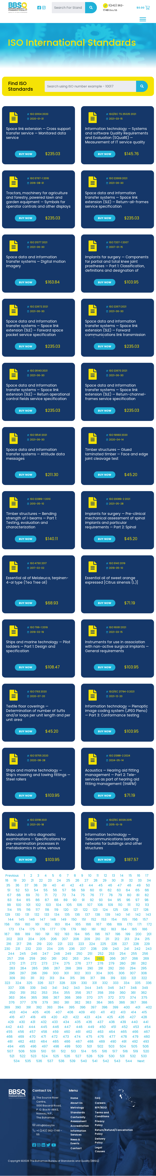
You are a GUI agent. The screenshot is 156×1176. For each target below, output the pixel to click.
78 (111, 895)
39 (45, 885)
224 (92, 944)
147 (42, 919)
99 (9, 904)
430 (22, 1022)
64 (128, 890)
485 (55, 1041)
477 (112, 1036)
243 (149, 948)
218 (29, 944)
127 (135, 909)
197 (107, 934)
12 (105, 875)
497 (45, 1046)
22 (41, 880)
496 (33, 1046)
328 (62, 983)
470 (32, 1036)
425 (110, 1017)
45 (100, 885)
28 (96, 880)
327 (51, 983)
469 (21, 1036)
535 (28, 1061)
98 (146, 900)
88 (56, 900)
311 (32, 978)
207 (65, 939)
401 (137, 1007)
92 (92, 900)
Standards (77, 1112)
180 (83, 929)
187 (7, 934)
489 (102, 1041)
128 (146, 909)
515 (94, 1051)
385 (111, 1002)
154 (114, 919)
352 (33, 992)
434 (66, 1022)
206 (54, 939)
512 (63, 1051)
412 (112, 1012)
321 (133, 978)
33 (140, 880)
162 (47, 924)
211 (107, 939)
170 (129, 924)
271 (23, 963)
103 (48, 904)
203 (20, 939)
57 (64, 890)
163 (57, 924)
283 (12, 968)
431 (32, 1022)
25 (68, 880)
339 (33, 987)
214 (137, 939)
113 (147, 904)
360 (123, 992)
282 (144, 963)
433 (55, 1022)
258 (21, 958)
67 (9, 895)
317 (92, 978)
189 (27, 934)
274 (56, 963)
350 (12, 992)
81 (138, 895)
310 (22, 978)
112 (138, 904)
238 (94, 948)
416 (11, 1017)
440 (134, 1022)
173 (11, 929)
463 (100, 1031)
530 (112, 1056)
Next (141, 1061)
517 (114, 1051)
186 (144, 929)
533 (144, 1056)
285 (35, 968)
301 (66, 973)
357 (89, 992)
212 (117, 939)
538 (61, 1061)
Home (74, 1098)
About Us (76, 1103)
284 (23, 968)
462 (89, 1031)
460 (67, 1031)
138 (97, 914)
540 (84, 1061)
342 (65, 987)
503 (111, 1046)
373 (122, 997)
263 (75, 958)
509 (33, 1051)
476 (101, 1036)
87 (47, 900)
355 (67, 992)
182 (103, 929)
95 (119, 900)
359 (111, 992)
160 (27, 924)
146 (32, 919)
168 (109, 924)
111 (129, 904)
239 (104, 948)
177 (52, 929)
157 (145, 919)
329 (73, 983)
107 (89, 904)
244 (11, 953)
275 (67, 963)
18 (6, 880)
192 (57, 934)
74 (73, 895)
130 (17, 914)
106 (79, 904)
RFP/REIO (101, 1107)
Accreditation (79, 1126)
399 (115, 1007)
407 (58, 1012)
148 (53, 919)
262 (64, 958)
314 (62, 978)
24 (59, 880)
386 (122, 1002)
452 (124, 1027)
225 (103, 944)
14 (122, 875)
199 (128, 934)
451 (113, 1027)
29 (104, 880)
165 (78, 924)
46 (110, 885)
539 (72, 1061)
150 (74, 919)
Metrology (77, 1107)
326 (40, 983)
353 (44, 992)
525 (56, 1056)
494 (10, 1046)
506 (146, 1046)
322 (144, 978)
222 (70, 944)
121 (76, 909)
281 (133, 963)
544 (129, 1061)
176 (42, 929)
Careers (100, 1103)
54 (36, 890)
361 (133, 992)
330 (84, 983)
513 (73, 1051)
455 (9, 1031)
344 (88, 987)
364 (23, 997)
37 (26, 885)
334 (127, 983)
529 (100, 1056)
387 (133, 1002)
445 (44, 1027)
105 (69, 904)
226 (114, 944)
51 (8, 890)
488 (90, 1041)
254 (123, 953)
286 (46, 968)
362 (144, 992)
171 (140, 924)
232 (28, 948)
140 (118, 914)
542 (106, 1061)
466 (135, 1031)
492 (135, 1041)
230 (7, 948)
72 (55, 895)
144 (11, 919)
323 (7, 983)
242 (137, 948)
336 (149, 983)
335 (138, 983)
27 (86, 880)
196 (97, 934)
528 (89, 1056)
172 (149, 924)
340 (44, 987)
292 (111, 968)
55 (45, 890)
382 (77, 1002)
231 (17, 948)
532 (133, 1056)
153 (103, 919)
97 (137, 900)
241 (126, 948)
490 (113, 1041)
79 (120, 895)
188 (17, 934)
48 (129, 885)
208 (76, 939)
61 (100, 890)
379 (45, 1002)
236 (72, 948)
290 (90, 968)
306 (122, 973)
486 (67, 1041)
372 (111, 997)
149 (63, 919)
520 (146, 1051)
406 (47, 1012)
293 (122, 968)
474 (77, 1036)
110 (120, 904)
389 (7, 1007)
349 (145, 987)
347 (122, 987)
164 (67, 924)
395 (72, 1007)
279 (111, 963)
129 (7, 914)
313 (52, 978)
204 (31, 939)
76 (92, 895)
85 (28, 900)
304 (99, 973)
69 (28, 895)
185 (134, 929)
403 (12, 1012)
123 (95, 909)
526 (67, 1056)
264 (87, 958)
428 (144, 1017)
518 (125, 1051)
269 (146, 958)
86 (38, 900)
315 (72, 978)
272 (33, 963)
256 (145, 953)
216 (8, 944)
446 (55, 1027)
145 (21, 919)
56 (55, 890)
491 (124, 1041)
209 (87, 939)
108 (100, 904)
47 (119, 885)
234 (50, 948)
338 (22, 987)
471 (43, 1036)
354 (56, 992)
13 (113, 875)
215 (147, 939)
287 (57, 968)
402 (149, 1007)
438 (112, 1022)
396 (83, 1007)
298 (34, 973)
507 (10, 1051)
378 (34, 1002)
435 (78, 1022)
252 (100, 953)
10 (89, 875)
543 (117, 1061)
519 (135, 1051)
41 (63, 885)
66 (147, 890)
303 (88, 973)
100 (18, 904)
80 (129, 895)
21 (32, 880)
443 (20, 1027)
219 (39, 944)
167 (98, 924)
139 (107, 914)
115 (19, 909)
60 (92, 890)
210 (97, 939)
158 (7, 924)
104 (58, 904)
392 (39, 1007)
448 (79, 1027)
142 (138, 914)
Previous (12, 875)
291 (100, 968)
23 (50, 880)
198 (117, 934)
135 (67, 914)
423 (87, 1017)
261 (54, 958)
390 (18, 1007)
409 (82, 1012)
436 (89, 1022)
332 (105, 983)
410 (92, 1012)
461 (78, 1031)
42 (72, 885)
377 (23, 1002)
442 (8, 1027)
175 (32, 929)
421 (65, 1017)
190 (37, 934)
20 (24, 880)
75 (83, 895)
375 (144, 997)
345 (99, 987)
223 (81, 944)
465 (123, 1031)
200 (138, 934)
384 (99, 1002)
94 (110, 900)
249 (68, 953)
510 (43, 1051)
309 (12, 978)
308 (144, 973)
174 (21, 929)
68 (19, 895)
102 (38, 904)
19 (15, 880)
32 (131, 880)
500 (79, 1046)
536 (39, 1061)
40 (54, 885)
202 (9, 939)
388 (144, 1002)
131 (27, 914)
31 (122, 880)
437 (100, 1022)
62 (110, 890)
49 (138, 885)
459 (55, 1031)
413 (123, 1012)
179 (73, 929)
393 (49, 1007)
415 (144, 1012)
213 (127, 939)
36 (17, 885)
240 (116, 948)
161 (37, 924)
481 (10, 1041)
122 (85, 909)
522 (22, 1056)
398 (104, 1007)
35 (8, 885)
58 (74, 890)
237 (83, 948)
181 (94, 929)
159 (17, 924)
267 (124, 958)
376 (12, 1002)
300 (56, 973)
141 (128, 914)
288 (68, 968)
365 (34, 997)
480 (147, 1036)
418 (33, 1017)
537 (50, 1061)
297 (23, 973)
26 (77, 880)
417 (22, 1017)
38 (36, 885)
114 (10, 909)
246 (34, 953)
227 (125, 944)
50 (148, 885)
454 (147, 1027)
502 (100, 1046)
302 (77, 973)
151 (84, 919)
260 (43, 958)
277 (89, 963)
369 (78, 997)
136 (77, 914)
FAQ (97, 1098)
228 (136, 944)
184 (124, 929)
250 (79, 953)
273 (44, 963)
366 (45, 997)
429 (11, 1022)
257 (10, 958)
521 (12, 1056)
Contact (76, 1148)
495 (22, 1046)
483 (32, 1041)
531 (122, 1056)
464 (112, 1031)
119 (56, 909)
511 (53, 1051)
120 (66, 909)
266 (113, 958)
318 (102, 978)
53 (27, 890)
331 (94, 983)
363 (11, 997)
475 (89, 1036)
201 (149, 934)
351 (23, 992)
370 (90, 997)
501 (89, 1046)
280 (123, 963)
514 (83, 1051)
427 (133, 1017)
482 (21, 1041)
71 (46, 895)
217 (18, 944)
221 (60, 944)
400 (127, 1007)
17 (146, 875)
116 (28, 909)
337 (11, 987)
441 (145, 1022)
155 (124, 919)
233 (39, 948)
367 (56, 997)
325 (29, 983)
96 (128, 900)
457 (32, 1031)
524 (45, 1056)
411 (103, 1012)
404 (24, 1012)
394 (61, 1007)
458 (44, 1031)
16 (138, 875)
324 (18, 983)
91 (83, 900)
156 (135, 919)
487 (79, 1041)
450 (102, 1027)
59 (83, 890)
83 (9, 900)
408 (70, 1012)
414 (133, 1012)
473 (66, 1036)
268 (135, 958)
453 (136, 1027)
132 (37, 914)
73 (64, 895)
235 (61, 948)
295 (144, 968)
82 (147, 895)
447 (67, 1027)
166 (88, 924)
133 (46, 914)
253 (111, 953)
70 (37, 895)
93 (101, 900)
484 (44, 1041)
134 (57, 914)
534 (17, 1061)
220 (49, 944)
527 (78, 1056)
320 (123, 978)
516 (104, 1051)
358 (100, 992)
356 (78, 992)
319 (112, 978)
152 (93, 919)
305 (110, 973)
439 (123, 1022)
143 (148, 914)
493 (146, 1041)
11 (98, 875)
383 (88, 1002)
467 (147, 1031)
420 (54, 1017)
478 (124, 1036)
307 (133, 973)
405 (35, 1012)
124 (105, 909)
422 (76, 1017)
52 (18, 890)
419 (43, 1017)
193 (67, 934)
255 (134, 953)
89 (65, 900)
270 (12, 963)
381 (66, 1002)
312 (42, 978)
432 (44, 1022)
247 (45, 953)
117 (38, 909)
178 (63, 929)
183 (113, 929)
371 (100, 997)
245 (23, 953)
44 (91, 885)
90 (75, 900)
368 (67, 997)
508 (21, 1051)
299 (45, 973)
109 (110, 904)
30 (114, 880)
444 (32, 1027)
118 (47, 909)
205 (43, 939)
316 (82, 978)
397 (93, 1007)
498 (56, 1046)
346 (111, 987)
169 (119, 924)
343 (77, 987)
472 (54, 1036)
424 (98, 1017)
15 (130, 875)
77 (101, 895)
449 (91, 1027)
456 (21, 1031)
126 (125, 909)
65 (137, 890)
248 (57, 953)
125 (115, 909)
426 (121, 1017)
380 (56, 1002)
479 (135, 1036)
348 (134, 987)
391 (28, 1007)
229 (147, 944)
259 (32, 958)
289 (79, 968)
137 (87, 914)
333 (115, 983)
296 (12, 973)
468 (9, 1036)
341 (54, 987)
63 (119, 890)
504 (123, 1046)
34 (149, 880)
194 (77, 934)
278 (100, 963)
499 (67, 1046)
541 (95, 1061)
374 (133, 997)
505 (134, 1046)
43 (81, 885)
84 (19, 900)
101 (28, 904)
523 (33, 1056)
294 (133, 968)
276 (78, 963)
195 (87, 934)
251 (90, 953)
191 (47, 934)
